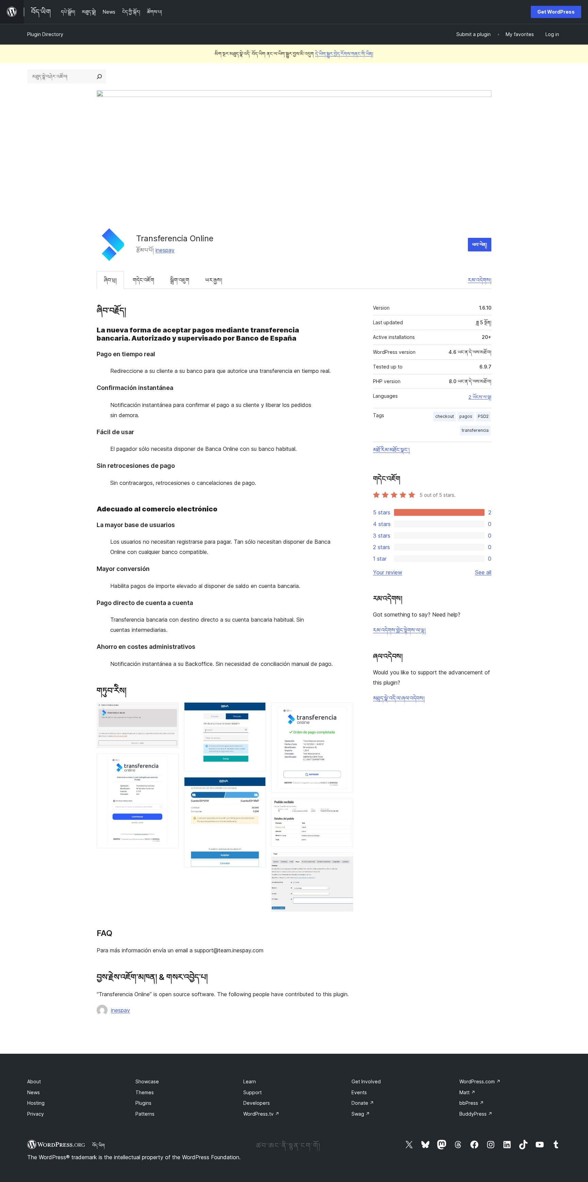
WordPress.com (480, 1081)
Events (359, 1092)
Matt (467, 1092)
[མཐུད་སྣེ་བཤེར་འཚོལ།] (99, 76)
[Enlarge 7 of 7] (344, 861)
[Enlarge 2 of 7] (169, 762)
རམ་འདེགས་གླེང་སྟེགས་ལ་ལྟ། (399, 630)
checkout (444, 416)
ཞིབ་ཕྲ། (110, 280)
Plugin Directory (45, 34)
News (33, 1092)
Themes (144, 1092)
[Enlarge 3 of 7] (256, 711)
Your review (387, 572)
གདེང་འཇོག (143, 280)
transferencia (475, 430)
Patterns (144, 1114)
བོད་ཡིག (98, 1145)
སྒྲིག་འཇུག (179, 280)
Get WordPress (556, 12)
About (34, 1081)
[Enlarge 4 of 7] (256, 786)
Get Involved (366, 1081)
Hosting (36, 1103)
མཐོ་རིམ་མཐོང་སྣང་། (391, 449)
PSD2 (483, 416)
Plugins (143, 1103)
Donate (363, 1103)
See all (483, 572)
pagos (465, 416)
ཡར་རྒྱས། (213, 280)
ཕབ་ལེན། (479, 244)
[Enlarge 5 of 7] (344, 711)
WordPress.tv (261, 1114)
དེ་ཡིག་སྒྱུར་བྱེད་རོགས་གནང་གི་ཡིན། (344, 53)
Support (252, 1092)
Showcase (147, 1081)
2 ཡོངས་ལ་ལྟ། (480, 397)
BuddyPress (475, 1114)
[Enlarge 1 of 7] (169, 711)
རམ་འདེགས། (479, 280)
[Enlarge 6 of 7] (344, 807)
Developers (256, 1103)
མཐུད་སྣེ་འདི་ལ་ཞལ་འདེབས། (399, 698)
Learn (249, 1081)
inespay (165, 250)
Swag (361, 1114)
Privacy (35, 1114)
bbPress (471, 1103)
